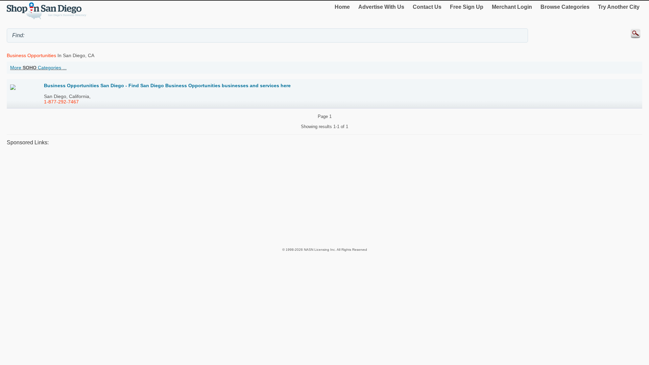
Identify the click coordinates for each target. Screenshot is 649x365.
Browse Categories (565, 7)
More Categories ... (38, 67)
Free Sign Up (466, 7)
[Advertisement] (209, 196)
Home (342, 7)
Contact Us (427, 7)
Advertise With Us (381, 7)
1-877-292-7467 (61, 101)
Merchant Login (512, 7)
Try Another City (619, 7)
